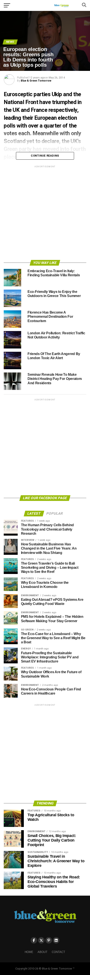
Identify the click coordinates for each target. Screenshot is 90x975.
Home (29, 952)
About (42, 952)
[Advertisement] (45, 213)
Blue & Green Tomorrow (36, 80)
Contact (58, 952)
